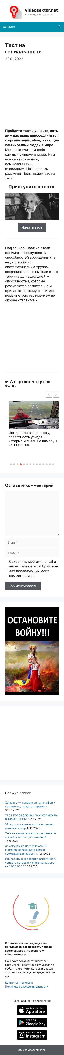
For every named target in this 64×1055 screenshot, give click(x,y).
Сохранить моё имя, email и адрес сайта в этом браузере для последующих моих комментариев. (33, 568)
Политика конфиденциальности (26, 986)
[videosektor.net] (14, 12)
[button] (11, 464)
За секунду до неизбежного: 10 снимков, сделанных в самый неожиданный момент (26, 849)
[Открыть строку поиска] (59, 27)
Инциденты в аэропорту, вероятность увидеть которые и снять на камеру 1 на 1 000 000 (30, 862)
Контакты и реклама (19, 982)
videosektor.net (41, 10)
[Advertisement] (32, 93)
